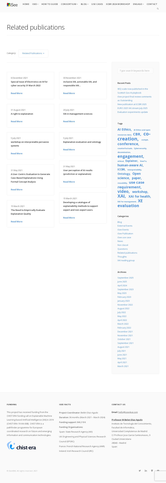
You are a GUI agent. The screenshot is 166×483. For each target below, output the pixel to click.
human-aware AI (130, 165)
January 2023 (124, 300)
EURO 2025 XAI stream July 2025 (133, 108)
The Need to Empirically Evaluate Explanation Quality (28, 212)
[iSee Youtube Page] (158, 470)
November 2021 (125, 335)
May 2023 (122, 293)
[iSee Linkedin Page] (146, 470)
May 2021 (122, 358)
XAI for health (139, 196)
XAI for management (127, 201)
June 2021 (122, 354)
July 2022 (122, 312)
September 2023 (126, 289)
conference (128, 143)
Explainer (131, 161)
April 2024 (122, 285)
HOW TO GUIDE (50, 4)
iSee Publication (125, 233)
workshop (139, 191)
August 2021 (123, 346)
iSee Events (123, 229)
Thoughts (122, 256)
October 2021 (124, 339)
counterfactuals (125, 148)
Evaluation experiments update (133, 112)
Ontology (124, 174)
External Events (125, 225)
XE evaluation (130, 203)
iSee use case (124, 237)
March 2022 (123, 323)
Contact (152, 4)
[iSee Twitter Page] (140, 470)
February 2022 (124, 327)
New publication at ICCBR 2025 (132, 104)
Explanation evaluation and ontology (82, 141)
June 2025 (122, 281)
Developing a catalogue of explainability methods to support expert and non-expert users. (80, 206)
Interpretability (134, 170)
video (123, 191)
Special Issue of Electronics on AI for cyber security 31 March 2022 (29, 83)
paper (136, 178)
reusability (122, 183)
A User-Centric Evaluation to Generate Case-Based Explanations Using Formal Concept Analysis (30, 178)
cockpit (144, 140)
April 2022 (122, 320)
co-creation (134, 136)
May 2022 (122, 316)
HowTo (143, 161)
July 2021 (122, 350)
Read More (16, 93)
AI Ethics (124, 129)
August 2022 (123, 308)
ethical (121, 161)
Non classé (123, 245)
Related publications (127, 252)
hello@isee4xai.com (128, 412)
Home (26, 4)
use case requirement (131, 184)
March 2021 (123, 366)
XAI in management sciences (77, 113)
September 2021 (126, 343)
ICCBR (121, 169)
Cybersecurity (140, 148)
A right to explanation (22, 113)
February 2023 (124, 296)
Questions (123, 248)
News (120, 241)
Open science (129, 175)
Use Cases (97, 4)
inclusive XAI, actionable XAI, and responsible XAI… (80, 83)
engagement (130, 156)
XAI (121, 196)
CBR (136, 134)
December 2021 (125, 331)
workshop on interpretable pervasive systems (30, 143)
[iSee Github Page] (152, 470)
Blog (120, 222)
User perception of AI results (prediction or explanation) (77, 172)
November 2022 (125, 304)
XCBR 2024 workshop (118, 4)
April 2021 (122, 362)
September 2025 (126, 277)
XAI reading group (126, 260)
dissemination (124, 152)
